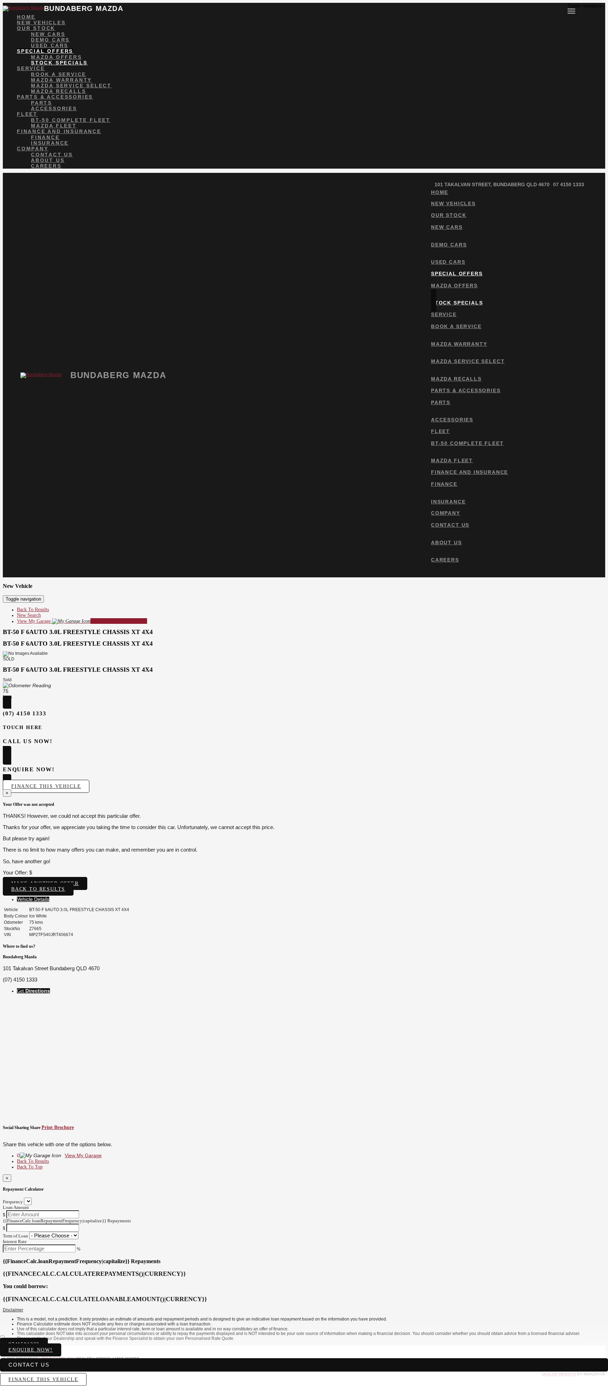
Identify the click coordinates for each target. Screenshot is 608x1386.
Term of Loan (15, 1235)
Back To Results (33, 609)
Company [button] (33, 148)
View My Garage (82, 621)
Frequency (13, 1201)
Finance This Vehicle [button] (46, 786)
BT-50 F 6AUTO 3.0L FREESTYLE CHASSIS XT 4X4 (78, 631)
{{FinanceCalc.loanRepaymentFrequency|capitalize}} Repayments (67, 1220)
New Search (29, 615)
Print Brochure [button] (58, 1127)
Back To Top (30, 1166)
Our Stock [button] (36, 28)
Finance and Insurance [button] (59, 131)
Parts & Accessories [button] (55, 97)
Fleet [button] (27, 114)
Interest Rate (15, 1241)
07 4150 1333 (568, 184)
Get (33, 990)
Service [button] (31, 68)
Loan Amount (16, 1207)
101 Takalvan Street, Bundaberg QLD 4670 (492, 184)
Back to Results (38, 889)
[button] (304, 1310)
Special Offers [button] (45, 51)
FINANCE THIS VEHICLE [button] (43, 1379)
